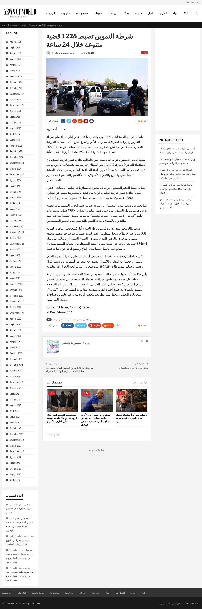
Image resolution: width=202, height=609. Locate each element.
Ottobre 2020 (15, 445)
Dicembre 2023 (16, 226)
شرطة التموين (87, 320)
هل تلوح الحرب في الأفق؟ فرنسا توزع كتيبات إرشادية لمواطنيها (18, 540)
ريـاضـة (112, 13)
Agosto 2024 (15, 180)
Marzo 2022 (15, 347)
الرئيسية (50, 13)
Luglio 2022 (15, 324)
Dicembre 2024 (16, 157)
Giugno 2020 (15, 469)
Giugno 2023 (15, 261)
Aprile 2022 (15, 342)
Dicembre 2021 (16, 365)
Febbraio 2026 (16, 76)
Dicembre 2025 (16, 88)
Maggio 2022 (15, 336)
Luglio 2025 (15, 117)
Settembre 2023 (17, 243)
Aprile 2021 (15, 411)
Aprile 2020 (15, 480)
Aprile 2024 (15, 203)
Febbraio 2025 (16, 145)
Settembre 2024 (17, 174)
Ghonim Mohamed (192, 603)
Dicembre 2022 (16, 295)
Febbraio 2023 (16, 284)
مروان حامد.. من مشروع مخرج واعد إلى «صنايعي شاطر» (19, 508)
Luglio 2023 (15, 255)
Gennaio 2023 (16, 290)
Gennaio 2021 (16, 428)
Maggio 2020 (15, 474)
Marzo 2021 (15, 417)
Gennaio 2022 (16, 359)
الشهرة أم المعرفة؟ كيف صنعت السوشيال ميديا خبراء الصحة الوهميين (19, 526)
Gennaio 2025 (16, 151)
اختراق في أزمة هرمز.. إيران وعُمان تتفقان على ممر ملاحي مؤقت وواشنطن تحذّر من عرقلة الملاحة (177, 174)
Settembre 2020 (17, 451)
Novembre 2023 (17, 232)
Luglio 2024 (15, 186)
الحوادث (68, 320)
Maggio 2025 (15, 128)
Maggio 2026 (15, 59)
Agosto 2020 (15, 457)
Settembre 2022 (17, 313)
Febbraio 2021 (16, 422)
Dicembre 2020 (16, 434)
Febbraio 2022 (16, 353)
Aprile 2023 (15, 272)
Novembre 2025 (17, 93)
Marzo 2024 (15, 209)
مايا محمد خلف (24, 568)
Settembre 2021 (17, 382)
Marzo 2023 (15, 278)
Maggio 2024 (15, 197)
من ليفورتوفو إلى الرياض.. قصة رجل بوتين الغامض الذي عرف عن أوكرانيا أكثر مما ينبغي (175, 203)
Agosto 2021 (15, 388)
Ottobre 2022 (15, 307)
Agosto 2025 (15, 111)
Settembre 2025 (17, 105)
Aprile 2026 (15, 65)
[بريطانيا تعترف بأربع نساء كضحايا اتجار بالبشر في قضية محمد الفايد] (131, 400)
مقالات (125, 13)
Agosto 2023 (15, 249)
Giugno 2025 (15, 122)
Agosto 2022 (15, 319)
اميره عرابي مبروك (26, 550)
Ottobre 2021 (15, 376)
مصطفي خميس (21, 518)
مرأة (175, 13)
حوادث (138, 13)
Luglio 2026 (15, 47)
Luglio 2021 (15, 393)
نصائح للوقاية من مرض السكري (133, 368)
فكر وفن (65, 13)
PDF (185, 13)
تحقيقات (98, 13)
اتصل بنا (163, 13)
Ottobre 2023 (15, 238)
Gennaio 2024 (16, 220)
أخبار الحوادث (58, 320)
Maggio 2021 (15, 405)
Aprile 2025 (15, 134)
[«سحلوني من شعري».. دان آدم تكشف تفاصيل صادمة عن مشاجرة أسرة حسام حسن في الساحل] (97, 400)
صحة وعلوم (82, 13)
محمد (31, 504)
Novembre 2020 (17, 440)
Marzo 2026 (15, 70)
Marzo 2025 (15, 140)
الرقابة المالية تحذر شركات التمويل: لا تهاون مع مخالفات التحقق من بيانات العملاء (176, 189)
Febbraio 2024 (16, 215)
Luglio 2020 (15, 463)
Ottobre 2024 (15, 169)
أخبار (150, 13)
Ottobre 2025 (15, 99)
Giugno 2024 (15, 192)
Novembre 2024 (17, 163)
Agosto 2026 (15, 42)
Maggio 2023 (15, 267)
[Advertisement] (177, 79)
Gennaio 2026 (16, 82)
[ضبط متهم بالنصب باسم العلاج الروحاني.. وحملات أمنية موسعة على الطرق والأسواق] (62, 400)
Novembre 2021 (17, 370)
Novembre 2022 (17, 301)
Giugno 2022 (15, 330)
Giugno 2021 (15, 399)
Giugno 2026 (15, 53)
